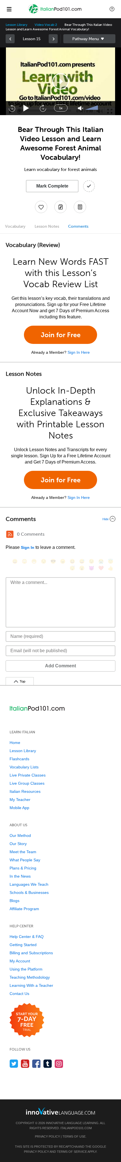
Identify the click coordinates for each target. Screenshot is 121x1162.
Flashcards (19, 759)
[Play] (26, 108)
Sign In (27, 547)
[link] (10, 38)
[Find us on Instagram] (59, 1063)
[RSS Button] (10, 534)
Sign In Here (79, 352)
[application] (60, 81)
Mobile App (19, 807)
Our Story (18, 843)
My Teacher (20, 799)
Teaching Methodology (30, 977)
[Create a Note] (60, 207)
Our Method (20, 835)
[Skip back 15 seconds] (12, 108)
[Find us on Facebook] (36, 1063)
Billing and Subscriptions (31, 953)
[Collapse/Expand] (60, 518)
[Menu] (9, 9)
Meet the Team (23, 852)
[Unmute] (80, 108)
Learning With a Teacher (31, 985)
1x (60, 108)
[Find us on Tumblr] (47, 1063)
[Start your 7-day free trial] (27, 1020)
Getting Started (23, 944)
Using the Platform (26, 969)
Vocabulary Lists (24, 767)
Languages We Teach (29, 884)
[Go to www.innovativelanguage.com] (60, 1111)
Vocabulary (15, 226)
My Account (20, 961)
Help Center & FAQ (27, 936)
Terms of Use (74, 1136)
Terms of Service (72, 1151)
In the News (20, 876)
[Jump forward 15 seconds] (43, 108)
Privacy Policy (47, 1136)
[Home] (55, 13)
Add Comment (60, 665)
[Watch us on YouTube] (25, 1063)
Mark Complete (52, 186)
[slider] (92, 108)
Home (15, 742)
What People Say (25, 860)
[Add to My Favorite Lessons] (41, 207)
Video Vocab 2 (46, 25)
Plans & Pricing (23, 868)
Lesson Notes (47, 226)
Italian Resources (25, 791)
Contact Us (19, 993)
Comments (78, 226)
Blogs (14, 900)
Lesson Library (16, 25)
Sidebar (89, 38)
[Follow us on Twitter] (14, 1063)
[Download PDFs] (80, 207)
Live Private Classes (28, 775)
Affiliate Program (24, 909)
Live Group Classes (27, 783)
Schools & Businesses (29, 892)
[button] (112, 9)
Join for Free (60, 335)
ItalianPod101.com (76, 1128)
